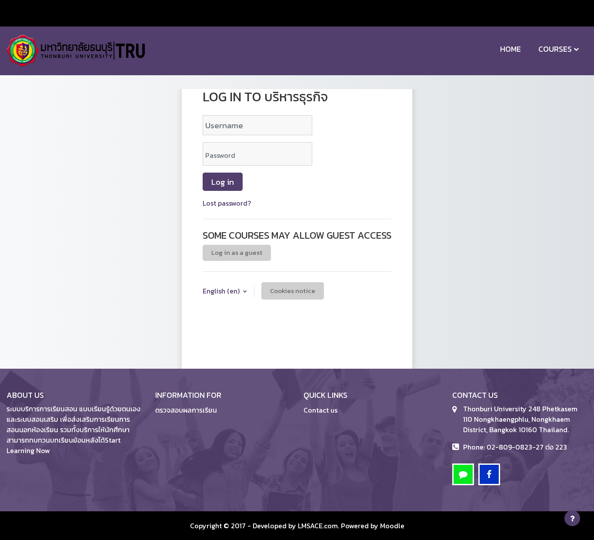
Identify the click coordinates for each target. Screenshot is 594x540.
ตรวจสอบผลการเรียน (186, 410)
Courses (555, 49)
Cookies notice (292, 291)
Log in (222, 182)
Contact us (320, 410)
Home (510, 49)
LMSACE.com (318, 525)
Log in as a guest (236, 252)
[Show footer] (572, 518)
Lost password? (227, 203)
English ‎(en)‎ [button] (222, 291)
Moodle (392, 525)
